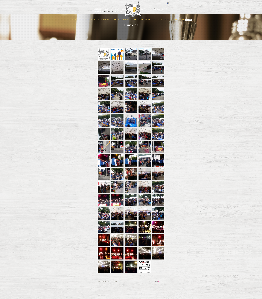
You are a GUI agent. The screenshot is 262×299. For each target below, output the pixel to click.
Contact (164, 9)
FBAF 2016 (147, 19)
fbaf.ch (133, 10)
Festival (97, 9)
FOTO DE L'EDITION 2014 (103, 19)
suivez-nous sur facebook (168, 3)
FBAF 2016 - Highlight (110, 11)
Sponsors (113, 9)
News (120, 11)
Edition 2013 (99, 11)
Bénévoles (156, 9)
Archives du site (122, 9)
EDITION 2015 (126, 19)
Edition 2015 (133, 19)
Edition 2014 (74, 19)
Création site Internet (154, 281)
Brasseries (105, 9)
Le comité (154, 19)
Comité (119, 19)
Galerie (87, 19)
